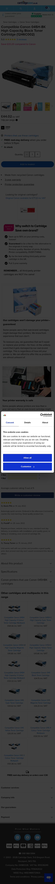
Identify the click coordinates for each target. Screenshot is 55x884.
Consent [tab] (10, 422)
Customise (26, 466)
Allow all (27, 458)
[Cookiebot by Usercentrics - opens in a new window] (40, 415)
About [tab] (45, 422)
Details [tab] (27, 422)
